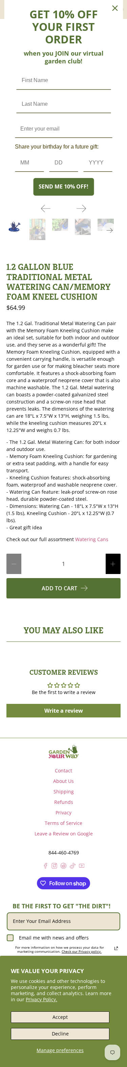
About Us (63, 781)
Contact (63, 770)
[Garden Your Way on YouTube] (82, 867)
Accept (60, 1017)
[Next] (81, 208)
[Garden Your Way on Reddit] (63, 867)
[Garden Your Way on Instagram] (54, 867)
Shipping (64, 791)
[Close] (115, 8)
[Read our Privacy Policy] (116, 948)
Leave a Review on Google (64, 833)
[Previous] (46, 208)
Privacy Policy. (41, 999)
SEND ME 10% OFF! (63, 186)
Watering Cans (91, 539)
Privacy (63, 812)
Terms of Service (63, 823)
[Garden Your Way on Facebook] (45, 867)
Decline (60, 1033)
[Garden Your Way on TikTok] (73, 867)
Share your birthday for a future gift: (57, 147)
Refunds (63, 802)
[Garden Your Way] (64, 751)
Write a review (63, 710)
